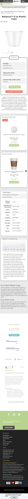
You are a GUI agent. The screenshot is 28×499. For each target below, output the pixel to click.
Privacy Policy (6, 457)
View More (14, 142)
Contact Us (5, 445)
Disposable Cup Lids (7, 453)
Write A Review (14, 335)
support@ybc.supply (7, 437)
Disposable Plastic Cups (8, 450)
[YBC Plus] (23, 1)
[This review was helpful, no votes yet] (20, 402)
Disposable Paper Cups (8, 451)
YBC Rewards (6, 438)
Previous (1, 170)
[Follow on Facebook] (8, 414)
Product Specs (6, 192)
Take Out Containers (7, 456)
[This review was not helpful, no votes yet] (22, 402)
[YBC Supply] (17, 1)
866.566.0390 (6, 435)
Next (25, 170)
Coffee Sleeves (6, 454)
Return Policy (6, 443)
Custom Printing (7, 197)
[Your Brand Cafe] (8, 1)
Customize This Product (14, 91)
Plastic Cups (21, 11)
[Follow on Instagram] (14, 414)
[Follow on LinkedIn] (19, 414)
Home (2, 11)
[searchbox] (9, 359)
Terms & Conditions (7, 441)
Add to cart (14, 87)
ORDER (14, 58)
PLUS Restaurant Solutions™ (10, 194)
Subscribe (9, 427)
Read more (7, 385)
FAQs (4, 440)
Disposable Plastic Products (10, 11)
